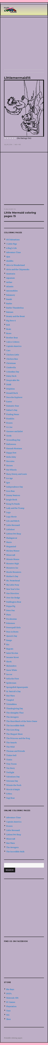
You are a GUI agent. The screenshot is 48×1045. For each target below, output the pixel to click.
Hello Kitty (11, 457)
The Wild (10, 747)
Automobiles (12, 291)
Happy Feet (11, 453)
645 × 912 (18, 144)
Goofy (8, 436)
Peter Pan (10, 610)
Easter (9, 401)
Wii (7, 1015)
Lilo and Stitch (12, 521)
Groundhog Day (13, 440)
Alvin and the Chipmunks (17, 269)
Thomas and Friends (15, 751)
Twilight (10, 772)
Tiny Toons (11, 764)
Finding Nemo (12, 414)
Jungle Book (11, 499)
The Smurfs (11, 742)
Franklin (10, 419)
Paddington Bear (13, 602)
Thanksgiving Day (14, 708)
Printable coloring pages (13, 1038)
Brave (8, 333)
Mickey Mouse (12, 551)
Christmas (11, 363)
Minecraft (10, 555)
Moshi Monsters (13, 572)
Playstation (11, 1006)
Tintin (9, 760)
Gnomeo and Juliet (14, 431)
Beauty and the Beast (15, 316)
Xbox (8, 1019)
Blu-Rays (10, 989)
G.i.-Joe (9, 427)
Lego (8, 512)
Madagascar (11, 538)
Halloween (11, 444)
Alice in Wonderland (15, 265)
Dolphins (10, 389)
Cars (8, 350)
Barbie (9, 303)
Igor (8, 482)
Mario (9, 542)
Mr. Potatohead (13, 580)
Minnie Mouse (12, 559)
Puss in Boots (12, 632)
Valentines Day (13, 777)
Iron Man (10, 491)
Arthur (9, 282)
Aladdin (9, 261)
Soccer (9, 674)
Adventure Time (13, 252)
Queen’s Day (11, 636)
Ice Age (9, 478)
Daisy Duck (11, 376)
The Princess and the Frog (18, 738)
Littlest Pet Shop (13, 534)
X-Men (9, 794)
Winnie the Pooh (13, 785)
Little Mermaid (13, 525)
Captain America (13, 346)
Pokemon (10, 623)
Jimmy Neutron (13, 495)
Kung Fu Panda (13, 504)
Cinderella (11, 367)
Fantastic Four (12, 406)
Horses (9, 465)
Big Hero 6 (11, 320)
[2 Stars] (7, 138)
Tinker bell (11, 755)
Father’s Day (11, 410)
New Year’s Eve (13, 589)
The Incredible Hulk (15, 725)
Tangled (10, 700)
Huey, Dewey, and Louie (16, 474)
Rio (7, 644)
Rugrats (9, 649)
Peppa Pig (10, 606)
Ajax (8, 257)
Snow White (11, 670)
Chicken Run (12, 359)
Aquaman (10, 278)
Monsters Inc (12, 568)
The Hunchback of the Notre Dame (21, 721)
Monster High (12, 563)
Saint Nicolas (12, 653)
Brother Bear (12, 338)
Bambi (9, 299)
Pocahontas (11, 619)
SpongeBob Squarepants (17, 687)
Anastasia (10, 274)
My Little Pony (12, 585)
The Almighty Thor (15, 713)
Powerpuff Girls (13, 627)
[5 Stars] (15, 138)
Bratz (8, 329)
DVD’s (9, 994)
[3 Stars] (10, 138)
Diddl (8, 384)
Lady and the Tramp (15, 508)
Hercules (10, 461)
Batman (9, 312)
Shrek (9, 661)
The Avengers (12, 717)
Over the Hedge (13, 598)
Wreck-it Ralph (13, 789)
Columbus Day (12, 372)
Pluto (8, 615)
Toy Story (10, 768)
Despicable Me (12, 380)
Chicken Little (12, 355)
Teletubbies (11, 704)
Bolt (8, 325)
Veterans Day (12, 781)
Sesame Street (12, 657)
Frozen (9, 423)
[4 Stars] (12, 138)
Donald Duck (12, 393)
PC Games (10, 1002)
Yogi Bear (10, 798)
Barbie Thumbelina (15, 308)
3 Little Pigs (11, 244)
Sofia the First (12, 679)
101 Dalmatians (13, 239)
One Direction (12, 593)
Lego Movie (11, 517)
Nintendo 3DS (12, 998)
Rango (9, 640)
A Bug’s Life (11, 248)
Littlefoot (10, 529)
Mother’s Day (12, 576)
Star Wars (10, 696)
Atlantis (9, 286)
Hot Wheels (11, 470)
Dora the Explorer (14, 397)
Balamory (10, 295)
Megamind (11, 546)
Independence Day (14, 487)
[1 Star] (5, 138)
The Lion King (12, 730)
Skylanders (11, 666)
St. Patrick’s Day (13, 691)
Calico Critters (12, 342)
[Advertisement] (24, 43)
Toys (8, 1011)
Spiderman (11, 683)
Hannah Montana (14, 448)
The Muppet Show (14, 734)
